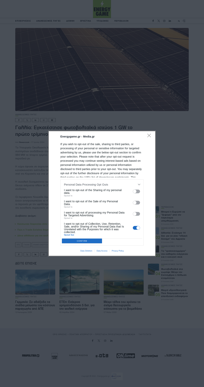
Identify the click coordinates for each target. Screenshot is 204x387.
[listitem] (102, 184)
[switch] (136, 191)
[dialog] (102, 193)
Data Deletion (86, 251)
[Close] (150, 136)
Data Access (102, 251)
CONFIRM (82, 241)
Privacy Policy (118, 251)
